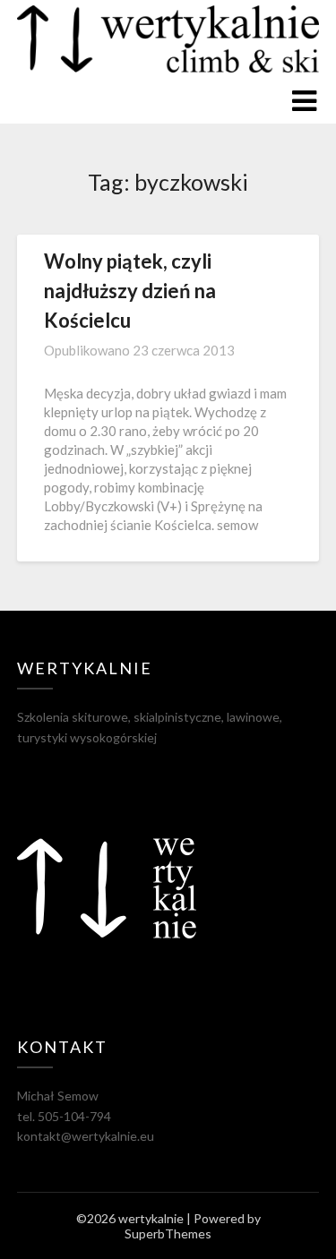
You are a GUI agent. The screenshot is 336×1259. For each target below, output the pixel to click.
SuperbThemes (168, 1233)
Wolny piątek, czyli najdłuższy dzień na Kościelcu (130, 290)
